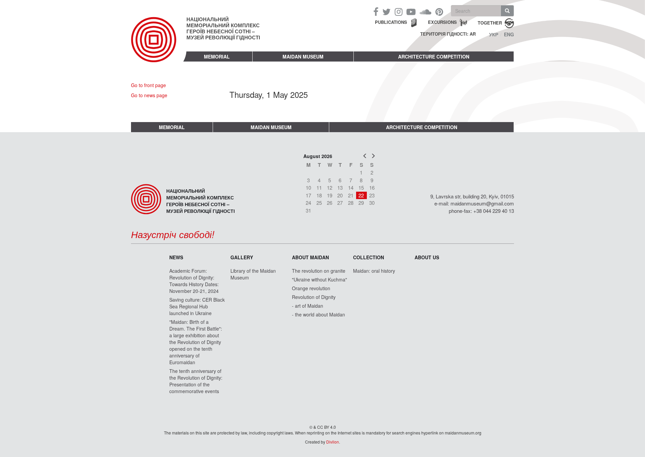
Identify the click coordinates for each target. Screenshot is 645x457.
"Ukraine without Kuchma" (319, 279)
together (490, 22)
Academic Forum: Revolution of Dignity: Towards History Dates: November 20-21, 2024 (194, 280)
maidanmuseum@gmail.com (482, 203)
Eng (509, 34)
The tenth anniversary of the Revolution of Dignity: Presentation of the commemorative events (195, 381)
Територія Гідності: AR (448, 34)
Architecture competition (433, 56)
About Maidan (310, 257)
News (176, 257)
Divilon (332, 442)
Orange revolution (311, 288)
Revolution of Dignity (314, 297)
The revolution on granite (318, 270)
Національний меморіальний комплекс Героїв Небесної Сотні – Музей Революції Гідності (223, 28)
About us (427, 257)
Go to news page (149, 95)
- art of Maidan (307, 305)
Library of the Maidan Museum (253, 274)
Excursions (442, 22)
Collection (368, 257)
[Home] (158, 45)
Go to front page (148, 85)
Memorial (217, 56)
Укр (493, 34)
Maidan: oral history (374, 270)
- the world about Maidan (318, 314)
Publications (391, 22)
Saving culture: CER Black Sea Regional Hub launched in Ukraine (197, 306)
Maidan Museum (303, 56)
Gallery (241, 257)
